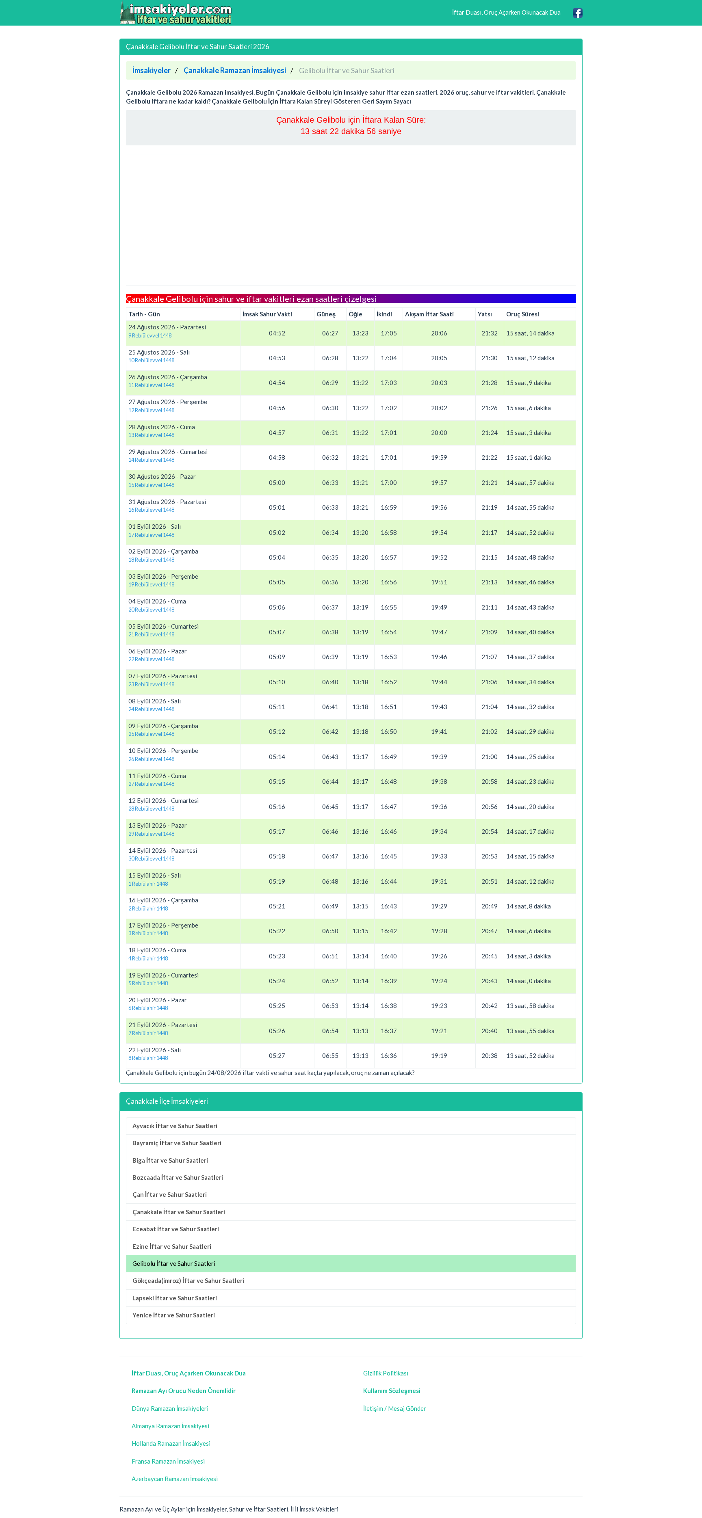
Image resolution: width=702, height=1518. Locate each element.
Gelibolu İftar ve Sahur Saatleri (173, 1263)
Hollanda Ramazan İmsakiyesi (171, 1443)
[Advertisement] (351, 220)
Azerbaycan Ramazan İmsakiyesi (175, 1478)
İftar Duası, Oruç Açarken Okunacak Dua (506, 12)
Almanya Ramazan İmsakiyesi (170, 1425)
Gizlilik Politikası (385, 1373)
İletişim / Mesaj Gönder (394, 1408)
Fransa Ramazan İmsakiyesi (168, 1461)
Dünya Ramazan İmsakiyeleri (170, 1408)
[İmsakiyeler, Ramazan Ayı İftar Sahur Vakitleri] (176, 12)
